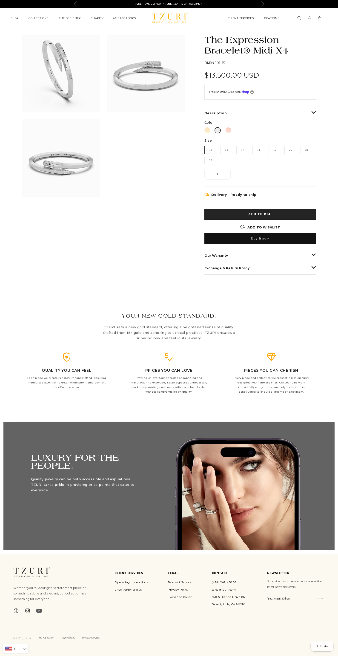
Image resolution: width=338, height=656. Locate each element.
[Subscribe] (319, 598)
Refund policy (45, 637)
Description (215, 113)
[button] (15, 18)
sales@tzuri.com (224, 589)
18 (258, 149)
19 (274, 149)
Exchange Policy (180, 597)
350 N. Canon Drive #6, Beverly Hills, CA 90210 (229, 600)
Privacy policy (67, 637)
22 (210, 160)
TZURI (28, 638)
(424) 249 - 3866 (224, 582)
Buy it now (260, 238)
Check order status (128, 589)
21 (306, 149)
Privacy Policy (178, 589)
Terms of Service (179, 582)
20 (290, 149)
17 (242, 149)
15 (210, 149)
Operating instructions (131, 582)
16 (226, 149)
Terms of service (90, 637)
